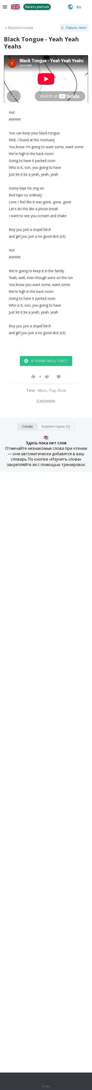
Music (42, 390)
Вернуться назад (20, 27)
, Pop (51, 390)
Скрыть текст (76, 28)
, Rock (61, 390)
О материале (46, 401)
